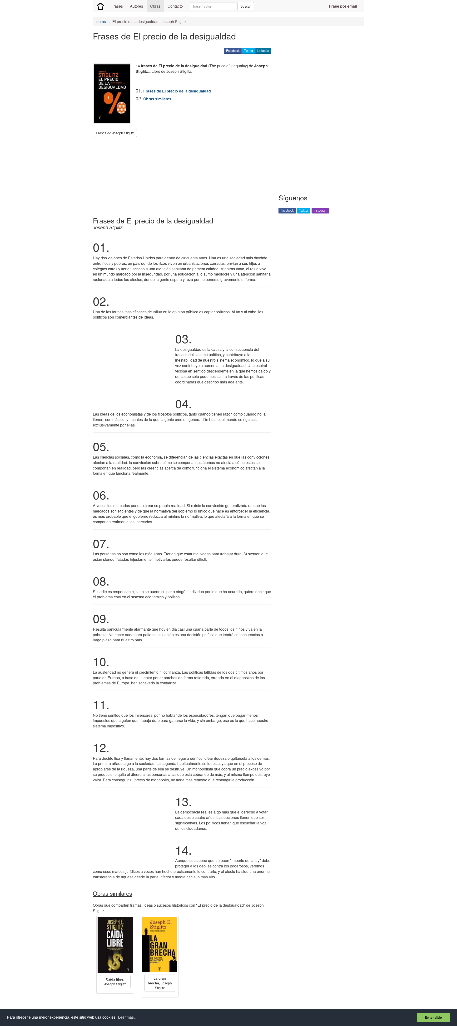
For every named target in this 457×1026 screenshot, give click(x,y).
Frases (117, 6)
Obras (155, 6)
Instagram (320, 210)
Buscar (245, 6)
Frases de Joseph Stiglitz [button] (115, 133)
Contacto (175, 6)
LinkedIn (263, 50)
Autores (136, 6)
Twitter (248, 50)
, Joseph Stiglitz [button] (115, 981)
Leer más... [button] (127, 1017)
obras (101, 21)
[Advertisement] (179, 175)
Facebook (233, 50)
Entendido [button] (433, 1017)
